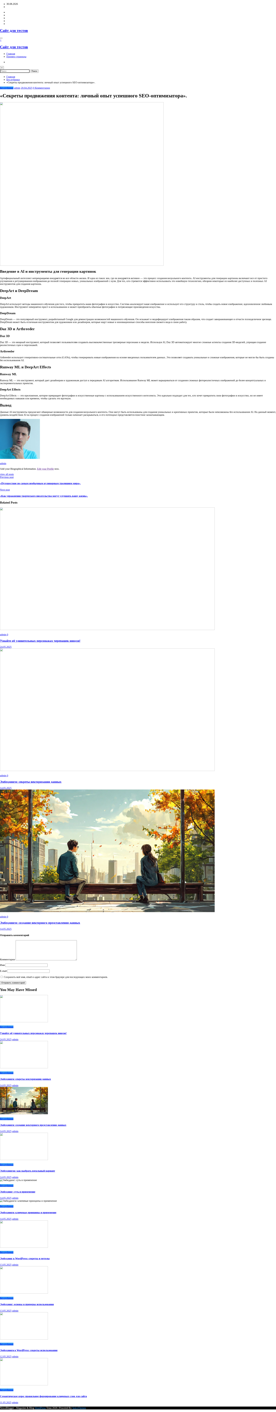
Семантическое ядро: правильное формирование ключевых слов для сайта (43, 1396)
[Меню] (1, 38)
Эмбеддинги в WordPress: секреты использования (28, 1350)
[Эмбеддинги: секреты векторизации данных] (107, 770)
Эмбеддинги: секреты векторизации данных (30, 781)
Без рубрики (6, 88)
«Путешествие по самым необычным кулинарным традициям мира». (40, 483)
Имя (2, 965)
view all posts (7, 474)
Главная (10, 53)
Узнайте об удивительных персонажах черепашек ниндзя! (40, 640)
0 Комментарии (41, 88)
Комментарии (8, 959)
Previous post (7, 477)
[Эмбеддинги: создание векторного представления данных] (107, 911)
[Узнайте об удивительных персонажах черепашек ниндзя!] (107, 629)
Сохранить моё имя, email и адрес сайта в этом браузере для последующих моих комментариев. (56, 977)
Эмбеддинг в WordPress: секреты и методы (25, 1258)
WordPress (40, 1408)
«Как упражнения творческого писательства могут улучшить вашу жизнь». (44, 496)
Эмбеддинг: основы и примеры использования (27, 1304)
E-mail (3, 971)
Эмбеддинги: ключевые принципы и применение (28, 1212)
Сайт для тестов (14, 30)
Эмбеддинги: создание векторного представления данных (40, 922)
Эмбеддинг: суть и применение (17, 1191)
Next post (5, 489)
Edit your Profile (45, 468)
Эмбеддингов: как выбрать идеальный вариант (27, 1170)
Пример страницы (16, 56)
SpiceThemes (79, 1408)
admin (17, 88)
